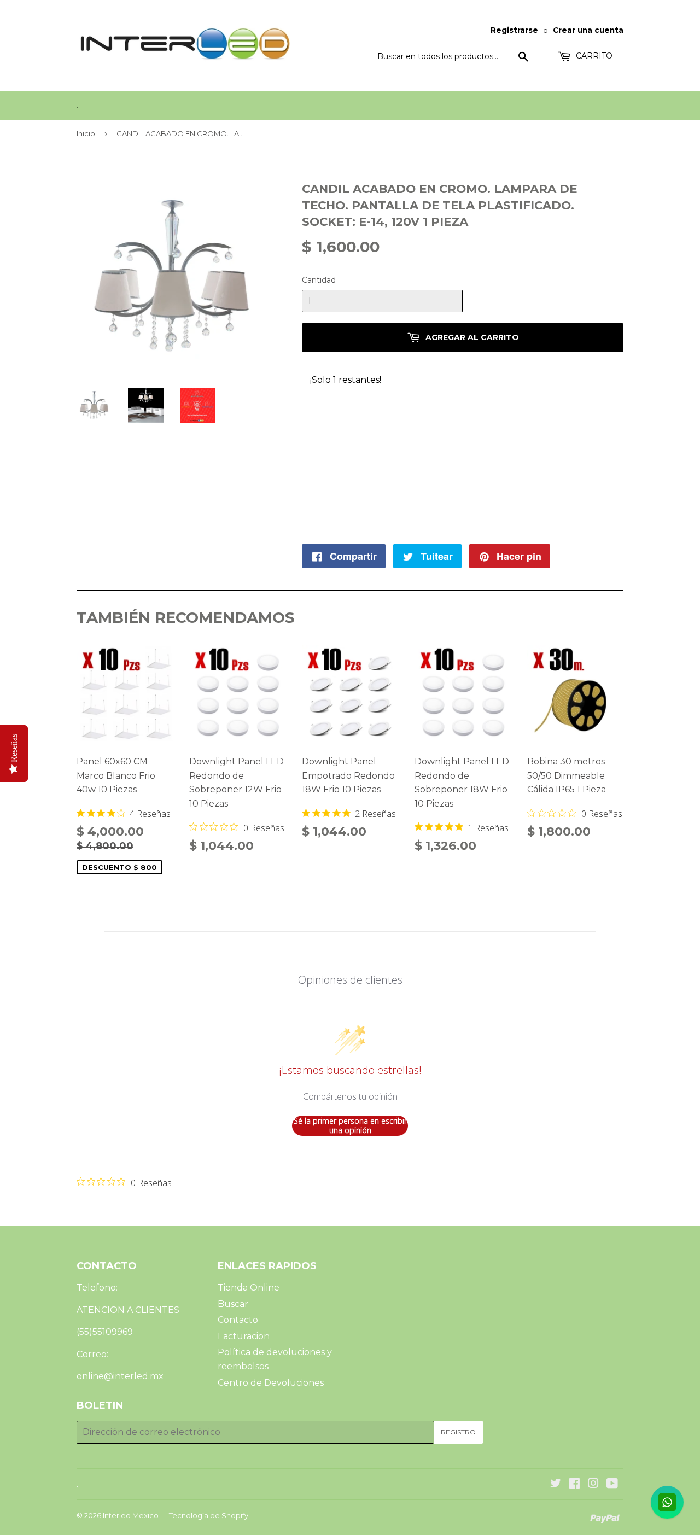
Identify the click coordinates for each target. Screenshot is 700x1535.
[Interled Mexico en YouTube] (612, 1484)
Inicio (86, 133)
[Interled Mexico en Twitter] (555, 1484)
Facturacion (244, 1336)
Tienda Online (248, 1287)
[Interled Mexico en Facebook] (574, 1484)
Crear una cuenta (588, 30)
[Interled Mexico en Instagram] (593, 1484)
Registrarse (514, 30)
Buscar (233, 1304)
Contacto (238, 1320)
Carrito (593, 56)
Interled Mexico (131, 1515)
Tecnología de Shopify (208, 1515)
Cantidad (319, 280)
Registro (458, 1432)
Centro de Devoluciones (271, 1383)
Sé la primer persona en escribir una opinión (350, 1126)
